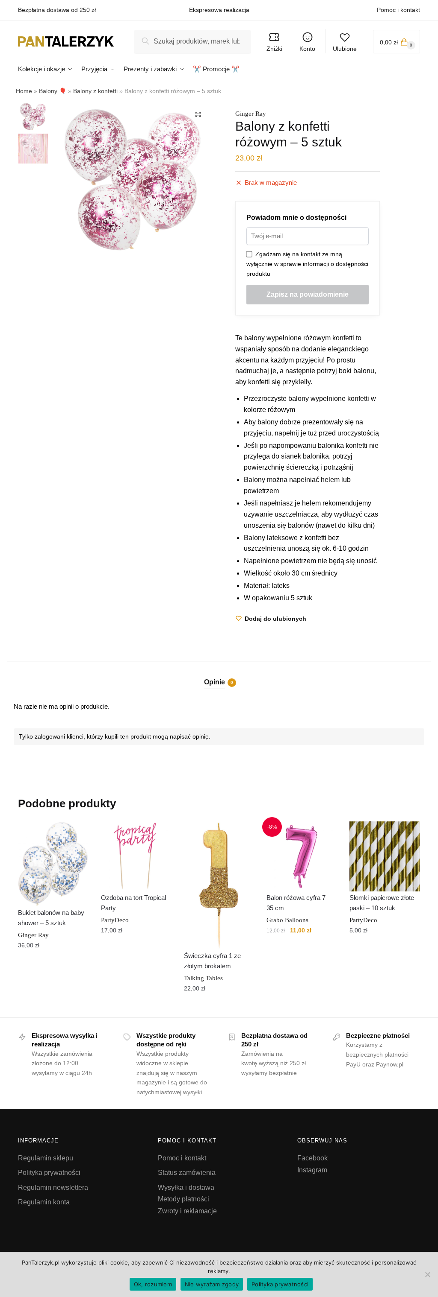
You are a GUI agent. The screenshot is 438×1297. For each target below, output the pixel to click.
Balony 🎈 (52, 91)
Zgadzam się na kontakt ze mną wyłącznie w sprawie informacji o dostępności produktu (307, 264)
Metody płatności (183, 1199)
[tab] (219, 675)
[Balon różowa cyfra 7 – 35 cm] (301, 856)
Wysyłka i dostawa (186, 1187)
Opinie (214, 682)
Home (24, 91)
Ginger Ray (250, 113)
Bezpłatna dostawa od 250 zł (57, 9)
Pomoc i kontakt (398, 9)
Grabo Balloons (287, 920)
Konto (307, 48)
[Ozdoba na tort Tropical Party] (136, 856)
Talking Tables (203, 978)
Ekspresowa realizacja (219, 9)
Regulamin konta (44, 1202)
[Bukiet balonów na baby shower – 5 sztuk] (53, 863)
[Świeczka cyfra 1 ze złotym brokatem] (219, 885)
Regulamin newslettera (53, 1187)
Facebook (312, 1158)
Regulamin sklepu (45, 1158)
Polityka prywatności (49, 1172)
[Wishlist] (75, 834)
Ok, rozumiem (153, 1284)
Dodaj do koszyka (53, 1007)
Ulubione (345, 48)
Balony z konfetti (95, 91)
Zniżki (274, 48)
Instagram (312, 1170)
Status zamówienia (187, 1172)
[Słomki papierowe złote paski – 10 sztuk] (384, 856)
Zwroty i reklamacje (187, 1211)
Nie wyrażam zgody (212, 1284)
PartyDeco (115, 920)
